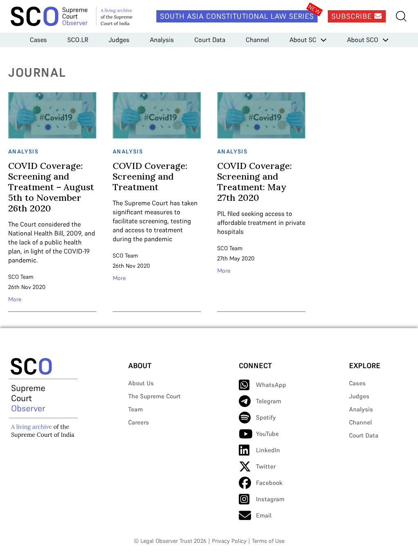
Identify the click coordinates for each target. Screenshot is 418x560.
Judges (119, 40)
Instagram (270, 499)
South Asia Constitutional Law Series (237, 16)
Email (263, 515)
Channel (257, 40)
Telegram (268, 401)
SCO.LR (77, 40)
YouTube (267, 434)
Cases (38, 40)
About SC (302, 40)
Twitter (266, 466)
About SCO (362, 40)
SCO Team (20, 276)
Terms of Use (268, 541)
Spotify (266, 417)
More (14, 299)
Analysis (162, 40)
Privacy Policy (229, 541)
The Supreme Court (154, 396)
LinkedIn (268, 450)
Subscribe (352, 16)
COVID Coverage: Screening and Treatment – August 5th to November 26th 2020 (51, 187)
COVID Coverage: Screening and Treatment (150, 176)
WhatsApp (271, 385)
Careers (138, 422)
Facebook (269, 483)
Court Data (209, 40)
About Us (141, 383)
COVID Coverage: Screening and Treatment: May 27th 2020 (254, 181)
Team (135, 409)
